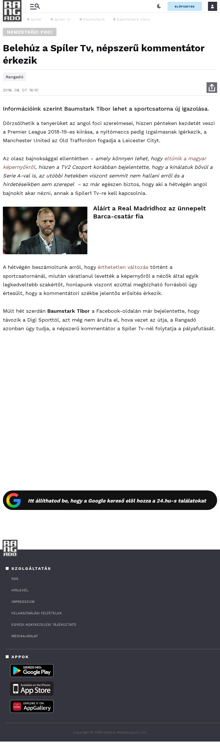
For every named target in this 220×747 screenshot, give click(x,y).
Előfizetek (185, 6)
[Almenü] (35, 6)
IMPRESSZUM (22, 602)
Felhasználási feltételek (36, 613)
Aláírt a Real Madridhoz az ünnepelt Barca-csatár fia (149, 212)
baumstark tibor (133, 19)
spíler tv (62, 19)
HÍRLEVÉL (19, 590)
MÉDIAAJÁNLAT (24, 636)
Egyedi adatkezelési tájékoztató (43, 625)
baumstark (94, 19)
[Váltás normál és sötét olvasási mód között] (159, 6)
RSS (14, 579)
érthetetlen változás (123, 267)
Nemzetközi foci (29, 32)
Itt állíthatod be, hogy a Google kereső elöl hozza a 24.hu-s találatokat (117, 501)
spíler (36, 19)
